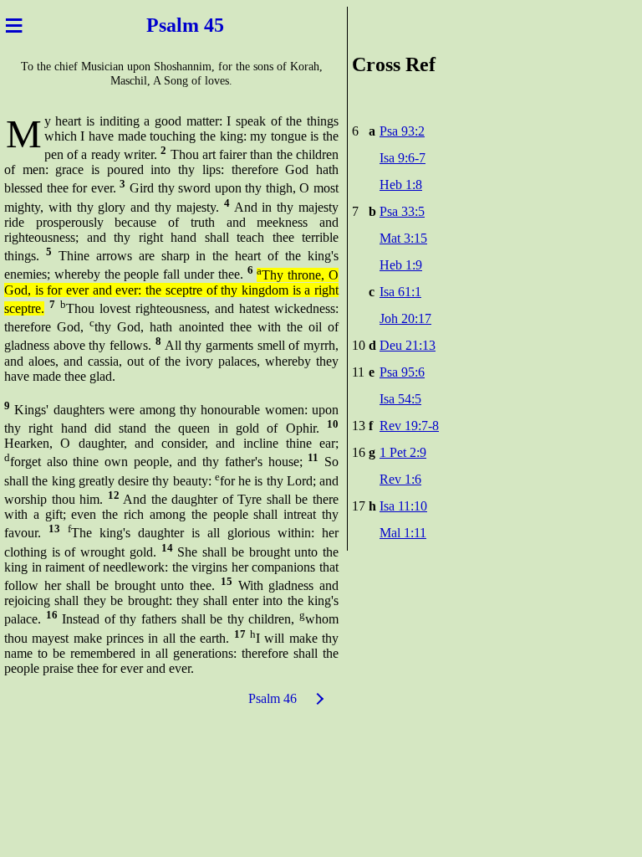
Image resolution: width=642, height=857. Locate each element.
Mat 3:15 (403, 238)
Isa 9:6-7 (402, 158)
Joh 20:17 (405, 318)
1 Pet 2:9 (403, 452)
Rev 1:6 (400, 479)
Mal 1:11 (403, 533)
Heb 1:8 (401, 184)
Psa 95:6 (402, 372)
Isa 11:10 (403, 506)
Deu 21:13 (408, 345)
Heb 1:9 (401, 265)
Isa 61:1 (400, 292)
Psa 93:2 (402, 131)
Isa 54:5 (400, 399)
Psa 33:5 (402, 211)
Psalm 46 (272, 698)
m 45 (208, 25)
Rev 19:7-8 (409, 425)
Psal (159, 25)
